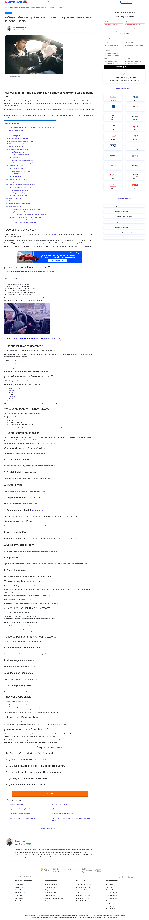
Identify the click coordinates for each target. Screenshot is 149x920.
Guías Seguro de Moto (83, 895)
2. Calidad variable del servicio (21, 171)
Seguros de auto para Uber (16, 804)
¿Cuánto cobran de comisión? (17, 146)
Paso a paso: (16, 136)
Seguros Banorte (20, 901)
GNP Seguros (19, 884)
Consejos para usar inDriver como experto (21, 184)
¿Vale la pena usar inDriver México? (19, 203)
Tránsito (20, 7)
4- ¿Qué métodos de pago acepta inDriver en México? (28, 217)
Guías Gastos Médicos (83, 901)
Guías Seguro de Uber (83, 898)
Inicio (6, 7)
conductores (54, 234)
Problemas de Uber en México (60, 804)
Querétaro (12, 396)
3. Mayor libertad (17, 157)
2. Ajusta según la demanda (20, 190)
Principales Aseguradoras (23, 880)
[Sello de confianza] (97, 870)
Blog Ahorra (109, 887)
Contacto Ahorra (111, 890)
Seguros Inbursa (20, 890)
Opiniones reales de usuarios (17, 179)
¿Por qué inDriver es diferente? (18, 138)
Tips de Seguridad (111, 884)
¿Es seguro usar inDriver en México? (19, 182)
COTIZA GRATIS (49, 794)
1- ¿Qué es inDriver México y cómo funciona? (26, 209)
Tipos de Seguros (48, 1)
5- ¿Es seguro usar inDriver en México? (24, 220)
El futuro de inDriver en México (18, 201)
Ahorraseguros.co (111, 895)
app (16, 284)
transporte (37, 510)
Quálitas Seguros (20, 887)
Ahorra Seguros (21, 115)
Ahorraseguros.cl (111, 892)
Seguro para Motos (51, 887)
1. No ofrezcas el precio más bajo (22, 187)
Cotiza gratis (123, 67)
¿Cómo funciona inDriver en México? (19, 133)
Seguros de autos (12, 7)
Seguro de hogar (50, 895)
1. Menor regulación (18, 168)
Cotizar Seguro (126, 2)
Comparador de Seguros (83, 884)
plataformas (50, 564)
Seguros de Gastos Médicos (54, 898)
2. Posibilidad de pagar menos (21, 155)
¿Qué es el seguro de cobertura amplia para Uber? (22, 818)
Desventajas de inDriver (15, 165)
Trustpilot (56, 871)
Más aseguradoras (124, 198)
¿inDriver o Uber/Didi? (15, 198)
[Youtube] (132, 877)
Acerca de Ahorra (112, 880)
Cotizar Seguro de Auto (83, 887)
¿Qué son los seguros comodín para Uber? (63, 809)
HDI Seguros (19, 898)
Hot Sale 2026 (110, 906)
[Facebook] (116, 877)
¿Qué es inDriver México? (16, 130)
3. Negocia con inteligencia (20, 193)
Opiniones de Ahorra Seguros (56, 869)
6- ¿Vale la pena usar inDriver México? (24, 223)
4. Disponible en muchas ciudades (22, 160)
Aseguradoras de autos (124, 88)
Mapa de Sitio (80, 880)
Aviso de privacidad (119, 915)
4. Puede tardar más (18, 176)
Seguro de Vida (50, 901)
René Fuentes (22, 27)
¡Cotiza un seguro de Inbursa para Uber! (62, 813)
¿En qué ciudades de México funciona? (20, 141)
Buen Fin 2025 (110, 909)
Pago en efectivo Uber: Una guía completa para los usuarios (25, 809)
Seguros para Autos (51, 884)
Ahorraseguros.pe (111, 898)
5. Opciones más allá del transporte (23, 163)
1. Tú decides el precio (19, 152)
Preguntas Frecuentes (15, 206)
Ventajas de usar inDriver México (18, 149)
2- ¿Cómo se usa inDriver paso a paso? (24, 212)
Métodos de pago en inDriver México (19, 144)
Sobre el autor (21, 841)
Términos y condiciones (97, 915)
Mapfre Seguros (20, 892)
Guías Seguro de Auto (82, 892)
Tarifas (11, 368)
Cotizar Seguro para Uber (50, 82)
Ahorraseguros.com (112, 901)
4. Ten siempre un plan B (19, 195)
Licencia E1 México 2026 (52, 338)
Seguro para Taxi (50, 892)
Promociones (110, 903)
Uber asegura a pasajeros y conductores (20, 813)
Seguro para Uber (50, 890)
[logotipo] (24, 876)
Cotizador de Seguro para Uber (124, 12)
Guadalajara (12, 390)
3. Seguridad (15, 174)
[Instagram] (122, 877)
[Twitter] (119, 877)
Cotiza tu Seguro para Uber (124, 17)
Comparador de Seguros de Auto (86, 890)
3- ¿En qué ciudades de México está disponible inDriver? (29, 214)
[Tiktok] (125, 877)
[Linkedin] (129, 877)
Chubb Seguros (19, 895)
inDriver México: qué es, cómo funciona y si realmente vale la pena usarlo (31, 127)
